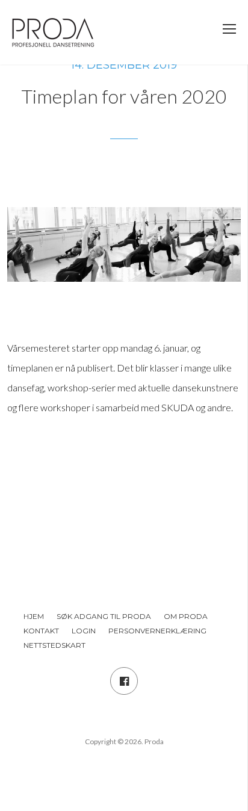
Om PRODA (186, 616)
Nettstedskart (54, 645)
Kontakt (41, 630)
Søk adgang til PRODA (104, 616)
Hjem (33, 616)
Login (84, 630)
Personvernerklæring (157, 630)
